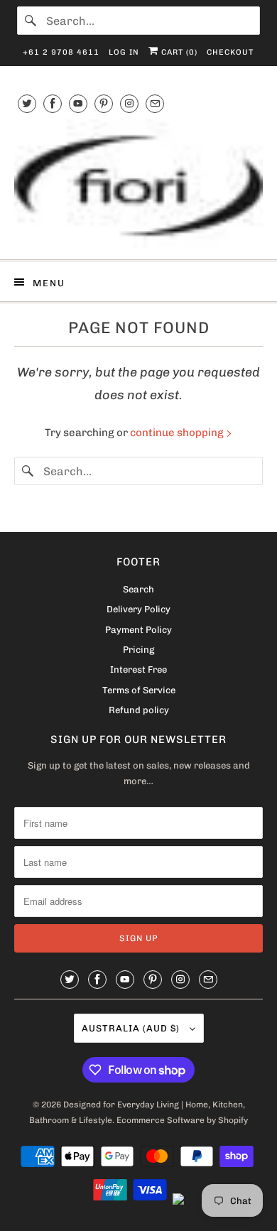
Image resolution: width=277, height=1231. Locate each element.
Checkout (230, 52)
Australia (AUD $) (132, 1028)
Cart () (177, 52)
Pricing (138, 649)
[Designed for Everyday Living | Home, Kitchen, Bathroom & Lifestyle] (139, 184)
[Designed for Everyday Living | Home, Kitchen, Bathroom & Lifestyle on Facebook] (52, 103)
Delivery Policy (138, 609)
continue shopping (178, 432)
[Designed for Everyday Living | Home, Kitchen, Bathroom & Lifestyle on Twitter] (27, 103)
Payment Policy (138, 629)
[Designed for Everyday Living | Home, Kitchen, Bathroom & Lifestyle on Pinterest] (103, 103)
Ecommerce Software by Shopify (182, 1120)
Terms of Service (138, 690)
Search (138, 589)
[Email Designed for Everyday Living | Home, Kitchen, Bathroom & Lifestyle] (155, 103)
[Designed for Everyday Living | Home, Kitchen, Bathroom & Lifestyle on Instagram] (129, 103)
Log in (124, 52)
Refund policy (139, 710)
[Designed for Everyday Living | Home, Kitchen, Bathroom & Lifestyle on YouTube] (78, 103)
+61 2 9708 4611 (61, 52)
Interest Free (138, 669)
